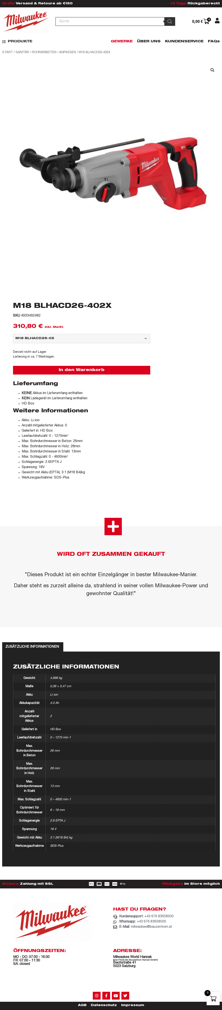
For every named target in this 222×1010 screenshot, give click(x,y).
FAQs (214, 41)
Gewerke (122, 41)
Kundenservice (184, 41)
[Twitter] (125, 996)
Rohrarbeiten (44, 52)
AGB (82, 1005)
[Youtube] (116, 996)
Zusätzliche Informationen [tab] (32, 647)
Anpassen (67, 52)
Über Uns (149, 41)
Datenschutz (104, 1005)
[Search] (169, 21)
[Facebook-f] (106, 996)
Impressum (132, 1005)
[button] (17, 41)
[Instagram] (97, 996)
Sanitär (22, 52)
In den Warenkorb (81, 370)
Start (7, 52)
